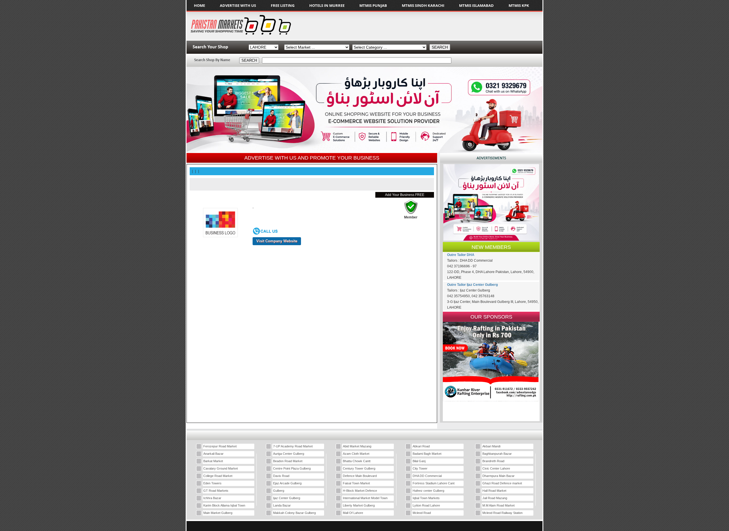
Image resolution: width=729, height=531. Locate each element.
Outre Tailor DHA (460, 255)
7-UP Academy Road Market (293, 446)
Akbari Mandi (491, 446)
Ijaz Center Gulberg (286, 498)
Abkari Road (421, 446)
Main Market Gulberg (217, 513)
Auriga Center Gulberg (288, 453)
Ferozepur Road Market (220, 446)
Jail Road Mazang (494, 498)
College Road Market (217, 476)
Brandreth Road (493, 461)
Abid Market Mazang (357, 446)
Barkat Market (213, 461)
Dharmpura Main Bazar (498, 476)
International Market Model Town (365, 498)
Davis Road (281, 476)
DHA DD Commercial (427, 476)
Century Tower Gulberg (359, 468)
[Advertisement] (435, 26)
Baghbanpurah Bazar (497, 453)
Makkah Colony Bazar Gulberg (294, 513)
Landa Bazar (282, 505)
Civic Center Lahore (496, 468)
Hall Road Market (494, 490)
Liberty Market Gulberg (359, 505)
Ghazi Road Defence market (502, 483)
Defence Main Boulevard (360, 476)
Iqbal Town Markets (426, 498)
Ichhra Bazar (212, 498)
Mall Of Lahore (353, 513)
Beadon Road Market (287, 461)
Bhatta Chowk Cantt (356, 461)
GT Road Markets (215, 490)
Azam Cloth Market (356, 453)
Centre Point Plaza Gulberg (292, 468)
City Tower (420, 468)
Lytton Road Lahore (426, 505)
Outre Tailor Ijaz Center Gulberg (472, 285)
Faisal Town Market (356, 483)
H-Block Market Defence (360, 490)
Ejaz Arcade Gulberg (287, 483)
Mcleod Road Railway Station (502, 513)
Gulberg (278, 490)
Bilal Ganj (419, 461)
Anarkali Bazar (213, 453)
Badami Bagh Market (427, 453)
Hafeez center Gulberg (428, 490)
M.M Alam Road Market (498, 505)
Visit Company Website (276, 241)
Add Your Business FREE (404, 195)
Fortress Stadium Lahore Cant (433, 483)
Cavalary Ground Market (220, 468)
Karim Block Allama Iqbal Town (224, 505)
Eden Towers (212, 483)
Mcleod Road (422, 513)
